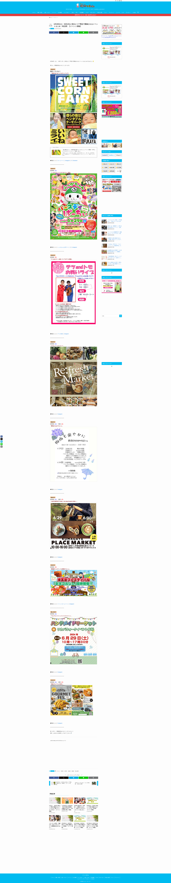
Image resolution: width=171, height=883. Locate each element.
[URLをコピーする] (93, 32)
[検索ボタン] (138, 12)
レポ (83, 878)
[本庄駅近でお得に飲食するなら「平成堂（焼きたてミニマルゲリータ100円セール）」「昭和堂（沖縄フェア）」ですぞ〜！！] (104, 240)
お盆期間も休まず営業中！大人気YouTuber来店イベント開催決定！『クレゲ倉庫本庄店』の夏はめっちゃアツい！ (115, 250)
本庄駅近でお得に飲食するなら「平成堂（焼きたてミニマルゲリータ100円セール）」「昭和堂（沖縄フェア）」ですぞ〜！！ (115, 238)
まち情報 (74, 877)
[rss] (121, 0)
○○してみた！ (80, 877)
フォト (112, 877)
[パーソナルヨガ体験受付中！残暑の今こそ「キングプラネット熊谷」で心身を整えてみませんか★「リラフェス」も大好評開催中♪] (104, 234)
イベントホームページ (63, 604)
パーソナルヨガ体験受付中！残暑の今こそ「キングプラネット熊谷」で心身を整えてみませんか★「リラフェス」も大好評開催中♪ (115, 232)
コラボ (97, 877)
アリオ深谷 (60, 334)
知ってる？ (102, 877)
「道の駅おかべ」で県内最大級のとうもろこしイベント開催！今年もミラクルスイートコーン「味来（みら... (78, 150)
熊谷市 (73, 771)
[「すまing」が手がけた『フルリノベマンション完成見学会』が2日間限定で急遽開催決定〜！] (104, 246)
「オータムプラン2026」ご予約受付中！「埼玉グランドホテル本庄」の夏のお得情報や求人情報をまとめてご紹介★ (115, 220)
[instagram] (119, 0)
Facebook (75, 160)
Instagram (67, 160)
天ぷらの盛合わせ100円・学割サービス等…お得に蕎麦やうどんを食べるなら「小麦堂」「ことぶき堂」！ (115, 263)
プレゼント (87, 878)
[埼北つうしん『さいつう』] (85, 5)
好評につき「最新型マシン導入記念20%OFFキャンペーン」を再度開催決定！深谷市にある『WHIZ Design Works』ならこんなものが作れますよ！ (115, 226)
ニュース (79, 878)
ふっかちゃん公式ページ (63, 247)
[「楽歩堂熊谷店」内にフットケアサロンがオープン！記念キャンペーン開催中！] (104, 258)
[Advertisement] (73, 46)
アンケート (117, 877)
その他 (92, 878)
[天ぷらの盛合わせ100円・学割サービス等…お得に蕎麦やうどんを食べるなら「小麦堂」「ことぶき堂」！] (104, 264)
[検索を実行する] (120, 316)
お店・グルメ (64, 877)
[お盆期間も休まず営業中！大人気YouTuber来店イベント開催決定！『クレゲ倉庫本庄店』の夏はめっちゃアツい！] (104, 252)
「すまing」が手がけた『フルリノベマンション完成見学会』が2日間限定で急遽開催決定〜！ (114, 244)
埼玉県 (62, 771)
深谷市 (69, 771)
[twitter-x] (117, 0)
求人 (88, 877)
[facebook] (116, 0)
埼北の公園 (107, 877)
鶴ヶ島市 (77, 771)
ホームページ (61, 160)
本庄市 (66, 771)
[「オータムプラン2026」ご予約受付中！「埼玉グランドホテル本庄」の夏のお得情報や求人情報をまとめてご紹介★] (104, 221)
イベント (52, 28)
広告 (85, 877)
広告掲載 (92, 877)
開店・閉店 (58, 877)
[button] (54, 32)
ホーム (53, 877)
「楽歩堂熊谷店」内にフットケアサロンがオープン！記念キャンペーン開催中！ (115, 257)
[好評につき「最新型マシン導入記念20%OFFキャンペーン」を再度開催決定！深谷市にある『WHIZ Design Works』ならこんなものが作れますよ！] (104, 228)
